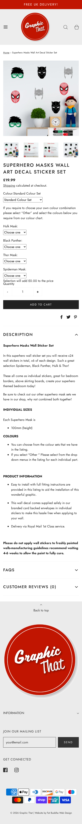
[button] (11, 150)
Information (13, 713)
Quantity (8, 283)
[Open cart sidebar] (76, 26)
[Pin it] (75, 317)
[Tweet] (68, 317)
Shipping (9, 185)
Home (6, 52)
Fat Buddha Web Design (59, 813)
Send (68, 742)
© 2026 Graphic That (21, 813)
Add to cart (41, 304)
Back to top (41, 610)
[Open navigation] (5, 26)
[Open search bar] (65, 26)
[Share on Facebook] (61, 317)
